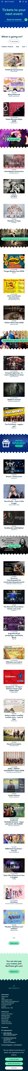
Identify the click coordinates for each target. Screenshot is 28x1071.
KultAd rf (14, 272)
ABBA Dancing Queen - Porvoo (14, 850)
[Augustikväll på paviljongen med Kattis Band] (14, 623)
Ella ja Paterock (14, 94)
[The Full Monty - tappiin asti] (14, 414)
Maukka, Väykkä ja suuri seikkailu (14, 928)
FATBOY (14, 196)
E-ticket (3, 1006)
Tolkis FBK (14, 638)
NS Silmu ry (14, 427)
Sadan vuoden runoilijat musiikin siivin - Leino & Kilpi (14, 717)
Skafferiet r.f (14, 610)
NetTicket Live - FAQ (7, 1007)
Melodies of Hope (14, 221)
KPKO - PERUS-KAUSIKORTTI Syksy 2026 (14, 770)
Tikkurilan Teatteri (14, 930)
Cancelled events (6, 1021)
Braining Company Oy (14, 173)
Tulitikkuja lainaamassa (14, 70)
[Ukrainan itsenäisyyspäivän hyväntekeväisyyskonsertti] (14, 568)
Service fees (4, 1020)
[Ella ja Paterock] (14, 84)
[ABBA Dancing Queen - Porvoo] (14, 839)
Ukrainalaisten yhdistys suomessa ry (14, 583)
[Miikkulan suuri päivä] (14, 652)
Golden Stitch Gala (14, 324)
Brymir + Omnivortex (14, 477)
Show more (14, 943)
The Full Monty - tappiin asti (14, 425)
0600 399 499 (7, 1033)
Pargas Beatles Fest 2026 (14, 271)
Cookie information (6, 1023)
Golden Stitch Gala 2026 (14, 323)
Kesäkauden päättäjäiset (14, 528)
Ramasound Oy (14, 197)
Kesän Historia (14, 795)
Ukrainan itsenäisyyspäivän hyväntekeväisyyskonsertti (14, 580)
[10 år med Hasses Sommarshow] (14, 286)
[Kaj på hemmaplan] (14, 734)
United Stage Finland (14, 745)
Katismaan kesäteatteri (14, 797)
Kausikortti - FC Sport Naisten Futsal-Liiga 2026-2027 (14, 689)
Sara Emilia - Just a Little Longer (14, 502)
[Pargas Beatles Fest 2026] (14, 261)
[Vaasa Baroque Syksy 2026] (14, 109)
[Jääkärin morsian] (14, 390)
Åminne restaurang (14, 376)
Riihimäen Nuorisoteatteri (14, 96)
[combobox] (14, 19)
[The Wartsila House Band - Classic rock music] (14, 597)
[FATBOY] (14, 186)
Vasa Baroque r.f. (14, 122)
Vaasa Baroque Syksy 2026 (14, 120)
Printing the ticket (6, 1004)
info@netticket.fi (7, 1030)
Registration (4, 996)
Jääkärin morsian (14, 400)
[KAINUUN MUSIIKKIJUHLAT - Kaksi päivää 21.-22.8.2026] (14, 810)
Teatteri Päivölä (14, 71)
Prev (3, 47)
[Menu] (2, 1)
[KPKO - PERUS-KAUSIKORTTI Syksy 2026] (14, 759)
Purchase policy (5, 1017)
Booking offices (5, 1015)
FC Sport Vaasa (14, 692)
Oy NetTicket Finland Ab (9, 1038)
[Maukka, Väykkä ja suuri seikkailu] (14, 917)
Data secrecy (5, 1018)
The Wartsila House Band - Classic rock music (14, 608)
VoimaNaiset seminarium (14, 171)
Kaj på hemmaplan (14, 744)
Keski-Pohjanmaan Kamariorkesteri (14, 772)
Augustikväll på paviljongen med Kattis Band (14, 635)
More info (14, 1068)
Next (26, 47)
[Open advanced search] (25, 19)
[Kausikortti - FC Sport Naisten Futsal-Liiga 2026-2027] (14, 677)
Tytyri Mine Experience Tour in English (14, 876)
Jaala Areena (14, 529)
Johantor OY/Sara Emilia (14, 504)
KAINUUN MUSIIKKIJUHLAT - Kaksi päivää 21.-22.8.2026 (14, 822)
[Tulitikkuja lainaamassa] (14, 60)
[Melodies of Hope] (14, 211)
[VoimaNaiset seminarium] (14, 161)
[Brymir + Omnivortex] (14, 466)
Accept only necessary (14, 1063)
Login (2, 998)
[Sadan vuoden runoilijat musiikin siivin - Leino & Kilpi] (14, 705)
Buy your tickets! (14, 139)
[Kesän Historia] (14, 785)
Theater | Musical (7, 47)
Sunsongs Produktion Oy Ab (14, 299)
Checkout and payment (7, 1003)
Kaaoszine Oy (14, 478)
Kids (17, 47)
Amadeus (14, 902)
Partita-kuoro (14, 720)
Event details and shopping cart (10, 1001)
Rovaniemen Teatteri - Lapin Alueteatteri (14, 903)
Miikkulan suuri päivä (14, 662)
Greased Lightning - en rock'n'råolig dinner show (14, 374)
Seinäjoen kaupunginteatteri (14, 401)
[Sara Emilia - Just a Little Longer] (14, 491)
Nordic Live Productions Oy (14, 825)
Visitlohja (14, 878)
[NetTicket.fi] (14, 988)
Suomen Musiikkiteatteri (14, 852)
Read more (14, 971)
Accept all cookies (14, 1059)
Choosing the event (6, 999)
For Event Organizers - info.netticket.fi (11, 1045)
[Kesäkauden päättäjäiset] (14, 518)
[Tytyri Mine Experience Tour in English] (14, 865)
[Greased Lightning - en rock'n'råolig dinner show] (14, 363)
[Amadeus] (14, 892)
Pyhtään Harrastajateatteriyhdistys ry (14, 663)
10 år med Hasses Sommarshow (14, 297)
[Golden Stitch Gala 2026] (14, 313)
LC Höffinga (14, 222)
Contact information (7, 1013)
